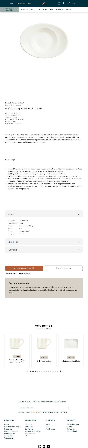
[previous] (27, 371)
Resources (8, 429)
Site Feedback (72, 431)
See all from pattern (44, 328)
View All (13, 3)
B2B (47, 427)
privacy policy (35, 412)
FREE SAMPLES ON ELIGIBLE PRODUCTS (9, 9)
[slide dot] (30, 371)
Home (6, 424)
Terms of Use (30, 434)
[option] (44, 41)
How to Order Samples (12, 427)
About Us (28, 424)
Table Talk (29, 427)
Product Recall (9, 434)
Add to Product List (64, 268)
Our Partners (29, 429)
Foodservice (50, 429)
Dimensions (13, 242)
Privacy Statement (11, 431)
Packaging (12, 250)
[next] (60, 371)
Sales (29, 3)
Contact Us (71, 429)
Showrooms (21, 3)
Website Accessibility (33, 431)
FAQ (26, 436)
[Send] (68, 407)
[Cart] (59, 3)
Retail (48, 424)
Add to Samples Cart (22, 268)
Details (11, 214)
